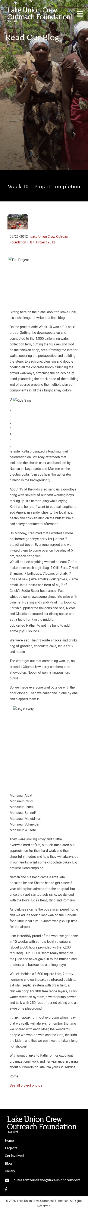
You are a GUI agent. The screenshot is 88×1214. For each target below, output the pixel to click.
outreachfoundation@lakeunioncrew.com (46, 1180)
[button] (6, 1189)
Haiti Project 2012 (41, 242)
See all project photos (26, 1085)
